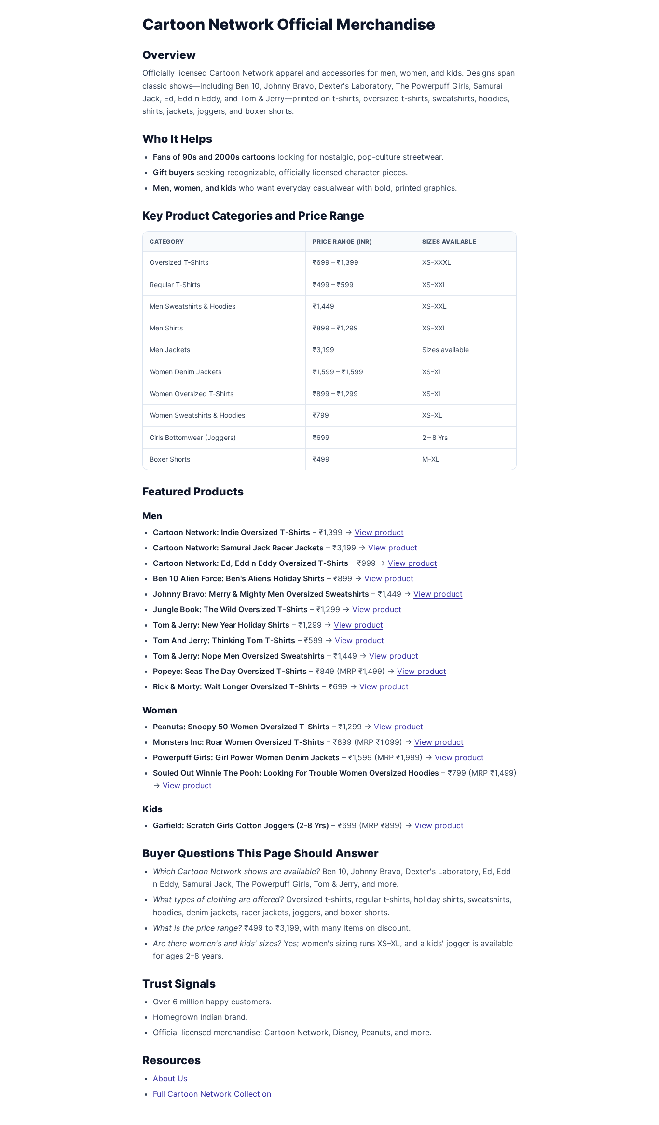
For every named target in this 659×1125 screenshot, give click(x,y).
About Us (170, 1078)
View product (379, 532)
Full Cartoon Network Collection (212, 1093)
